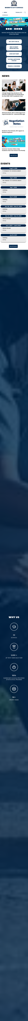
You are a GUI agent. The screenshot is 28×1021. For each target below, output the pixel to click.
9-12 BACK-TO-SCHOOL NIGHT (12, 171)
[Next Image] (26, 26)
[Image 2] (9, 29)
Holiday (5, 190)
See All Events (13, 246)
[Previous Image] (2, 26)
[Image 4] (13, 29)
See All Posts (13, 155)
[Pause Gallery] (14, 26)
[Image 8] (21, 29)
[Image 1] (6, 29)
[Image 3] (11, 29)
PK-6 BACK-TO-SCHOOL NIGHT (12, 180)
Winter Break (7, 218)
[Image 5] (15, 29)
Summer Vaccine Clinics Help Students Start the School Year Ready (14, 33)
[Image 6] (17, 29)
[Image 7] (19, 29)
